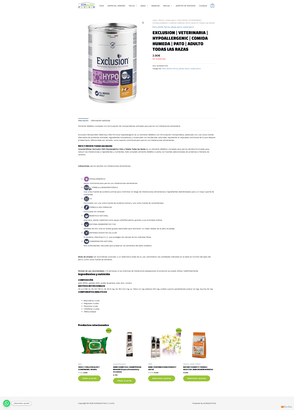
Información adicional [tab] (100, 120)
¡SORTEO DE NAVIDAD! (185, 6)
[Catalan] (282, 407)
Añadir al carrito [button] (89, 378)
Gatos (143, 6)
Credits (111, 403)
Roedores (155, 6)
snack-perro (171, 20)
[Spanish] (290, 407)
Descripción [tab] (83, 120)
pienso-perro (176, 27)
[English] (286, 407)
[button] (143, 23)
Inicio (101, 6)
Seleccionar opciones (161, 378)
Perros (132, 6)
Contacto (203, 6)
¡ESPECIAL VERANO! (116, 6)
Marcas (166, 6)
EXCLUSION (158, 27)
